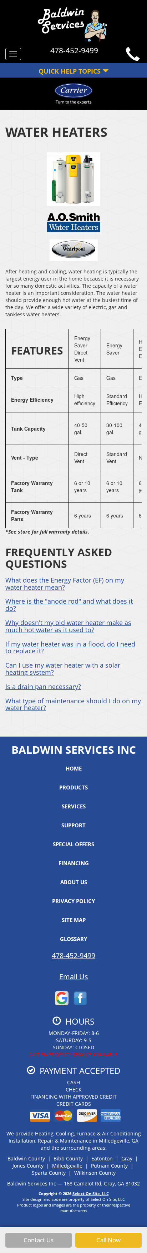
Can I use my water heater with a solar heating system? (62, 669)
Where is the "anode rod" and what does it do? (69, 605)
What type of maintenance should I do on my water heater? (73, 704)
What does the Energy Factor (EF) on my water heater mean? (64, 583)
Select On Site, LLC (90, 1193)
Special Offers (73, 844)
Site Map (74, 919)
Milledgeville (67, 1165)
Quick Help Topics (70, 71)
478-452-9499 (73, 955)
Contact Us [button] (39, 1240)
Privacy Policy (73, 901)
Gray (126, 1158)
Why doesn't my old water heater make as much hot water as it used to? (68, 626)
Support (73, 825)
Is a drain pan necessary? (43, 686)
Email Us (73, 976)
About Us (73, 882)
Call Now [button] (108, 1240)
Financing (74, 863)
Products (73, 787)
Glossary (73, 938)
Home (74, 768)
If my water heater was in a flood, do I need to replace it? (70, 647)
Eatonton (102, 1158)
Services (74, 806)
